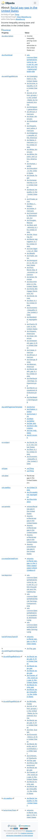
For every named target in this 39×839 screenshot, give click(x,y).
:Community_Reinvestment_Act (32, 215)
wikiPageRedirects (11, 656)
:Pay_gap (31, 648)
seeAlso (6, 487)
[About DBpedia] (7, 3)
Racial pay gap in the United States (19, 9)
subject (6, 442)
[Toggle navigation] (35, 3)
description (7, 36)
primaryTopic (9, 810)
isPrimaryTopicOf (10, 637)
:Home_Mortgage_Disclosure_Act (32, 291)
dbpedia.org (20, 19)
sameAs (6, 506)
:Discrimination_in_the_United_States (32, 284)
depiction (7, 575)
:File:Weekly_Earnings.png (32, 399)
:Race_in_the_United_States (32, 302)
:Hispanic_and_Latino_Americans (32, 128)
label (5, 476)
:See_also (31, 423)
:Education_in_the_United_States (32, 170)
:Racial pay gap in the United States (31, 549)
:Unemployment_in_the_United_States (32, 78)
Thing (17, 14)
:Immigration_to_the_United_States (32, 262)
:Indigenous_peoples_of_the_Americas (32, 135)
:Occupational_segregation (32, 494)
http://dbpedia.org (24, 17)
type (4, 468)
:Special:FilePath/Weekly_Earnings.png (32, 627)
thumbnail (7, 55)
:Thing (30, 468)
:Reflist (30, 421)
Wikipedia (29, 831)
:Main (30, 419)
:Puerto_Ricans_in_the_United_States (32, 326)
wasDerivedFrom (10, 558)
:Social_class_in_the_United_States (32, 444)
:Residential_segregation (32, 319)
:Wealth (31, 253)
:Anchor (31, 407)
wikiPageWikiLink (10, 76)
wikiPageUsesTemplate (12, 407)
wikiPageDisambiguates (12, 651)
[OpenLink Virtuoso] (12, 826)
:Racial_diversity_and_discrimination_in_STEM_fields (32, 748)
